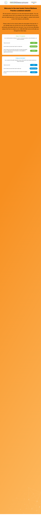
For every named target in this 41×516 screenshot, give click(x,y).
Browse (33, 50)
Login (34, 42)
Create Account (33, 46)
